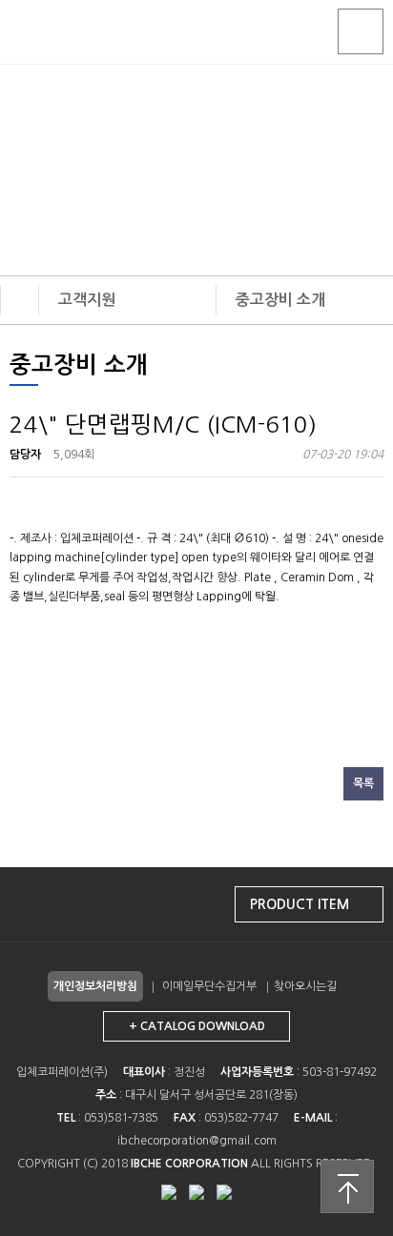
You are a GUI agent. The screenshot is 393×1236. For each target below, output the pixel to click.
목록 (363, 783)
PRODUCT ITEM (299, 904)
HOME (19, 300)
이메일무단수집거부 (209, 986)
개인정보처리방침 (95, 986)
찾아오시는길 (305, 986)
